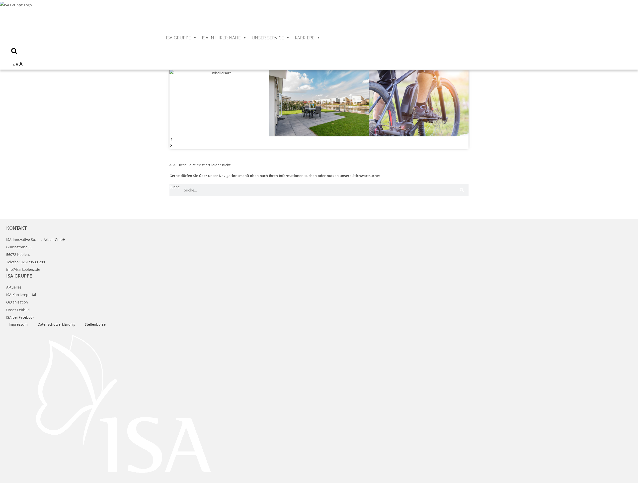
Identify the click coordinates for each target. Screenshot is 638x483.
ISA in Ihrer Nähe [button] (221, 38)
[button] (319, 139)
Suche (174, 187)
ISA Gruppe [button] (178, 38)
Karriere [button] (305, 38)
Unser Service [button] (268, 38)
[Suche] (462, 190)
